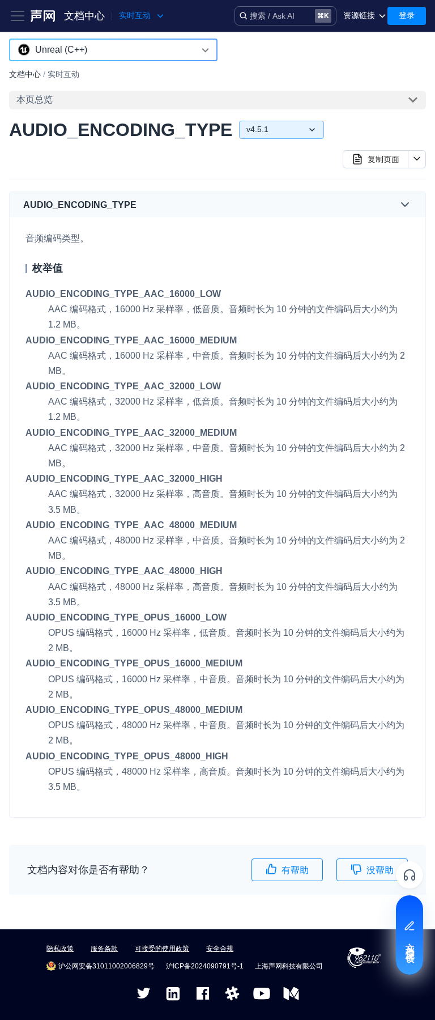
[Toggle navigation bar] (17, 15)
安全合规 (219, 949)
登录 (407, 15)
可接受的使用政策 (162, 949)
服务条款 (104, 949)
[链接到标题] (141, 205)
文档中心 (84, 16)
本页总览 (34, 99)
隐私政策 (60, 949)
